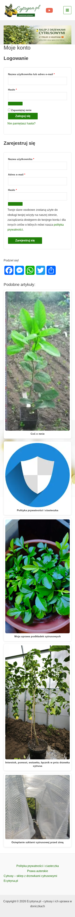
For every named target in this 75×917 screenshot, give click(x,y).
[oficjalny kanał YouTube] (49, 10)
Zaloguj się (22, 116)
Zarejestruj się (25, 240)
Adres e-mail (23, 174)
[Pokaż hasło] (15, 103)
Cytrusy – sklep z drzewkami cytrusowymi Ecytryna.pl (30, 878)
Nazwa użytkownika (28, 159)
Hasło (19, 89)
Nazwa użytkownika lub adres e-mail (37, 74)
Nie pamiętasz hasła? (21, 123)
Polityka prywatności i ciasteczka (37, 865)
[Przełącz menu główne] (67, 10)
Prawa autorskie (37, 871)
